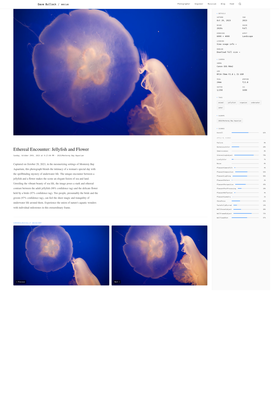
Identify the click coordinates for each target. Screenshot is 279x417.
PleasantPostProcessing (226, 188)
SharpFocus (221, 201)
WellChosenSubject (224, 209)
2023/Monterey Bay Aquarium (70, 156)
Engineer (199, 4)
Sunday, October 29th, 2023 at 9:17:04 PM (33, 156)
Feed (232, 4)
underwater (255, 102)
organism (243, 102)
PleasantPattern (223, 180)
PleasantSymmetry (224, 197)
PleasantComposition (225, 172)
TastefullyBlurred (224, 205)
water (220, 107)
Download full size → (228, 52)
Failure (220, 143)
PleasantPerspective (225, 184)
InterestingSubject (225, 155)
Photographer (183, 4)
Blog (223, 4)
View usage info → (227, 44)
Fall (244, 28)
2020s (220, 28)
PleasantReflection (225, 193)
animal (221, 102)
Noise (219, 163)
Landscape (247, 36)
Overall (220, 132)
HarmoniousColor (223, 147)
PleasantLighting (224, 176)
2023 (244, 20)
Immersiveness (222, 151)
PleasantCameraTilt (225, 168)
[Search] (240, 4)
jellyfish (232, 102)
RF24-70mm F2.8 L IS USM (230, 74)
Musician (212, 4)
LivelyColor (221, 159)
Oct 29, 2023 (224, 20)
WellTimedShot (222, 218)
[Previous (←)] (32, 75)
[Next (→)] (188, 75)
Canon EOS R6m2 (225, 66)
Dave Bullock (53, 4)
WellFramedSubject (224, 213)
